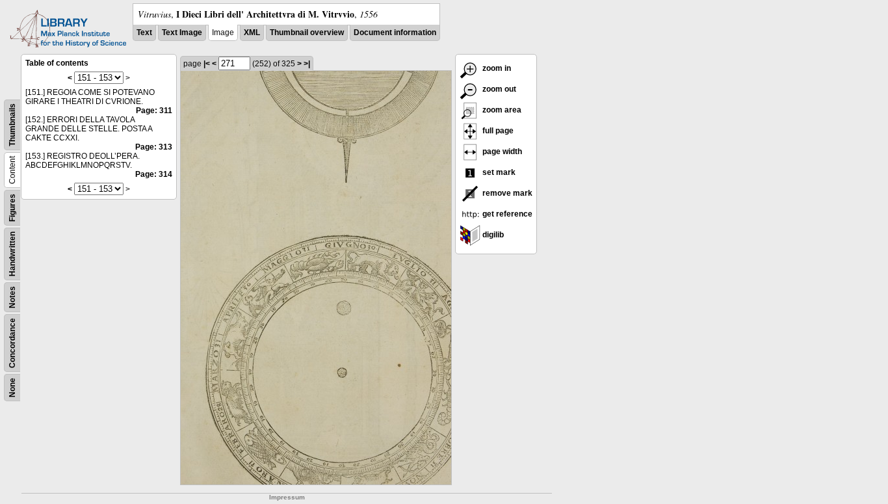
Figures (12, 208)
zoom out (498, 89)
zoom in (495, 68)
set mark (498, 172)
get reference (506, 214)
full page (497, 130)
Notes (12, 297)
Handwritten (12, 254)
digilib (492, 234)
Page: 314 (153, 174)
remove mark (506, 193)
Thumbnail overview (307, 32)
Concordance (12, 343)
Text (144, 32)
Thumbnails (12, 124)
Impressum (287, 497)
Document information (395, 32)
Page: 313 (153, 147)
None (12, 387)
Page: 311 (154, 110)
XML (252, 32)
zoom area (500, 109)
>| (307, 63)
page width (501, 151)
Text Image (182, 32)
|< (206, 63)
